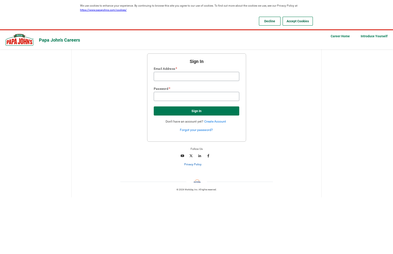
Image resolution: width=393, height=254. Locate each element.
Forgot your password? (196, 130)
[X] (191, 156)
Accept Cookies (298, 21)
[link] (203, 164)
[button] (196, 111)
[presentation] (196, 164)
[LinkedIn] (199, 156)
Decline (269, 21)
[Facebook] (208, 156)
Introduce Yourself (374, 36)
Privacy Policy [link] (193, 164)
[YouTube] (182, 156)
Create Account (215, 121)
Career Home (340, 36)
